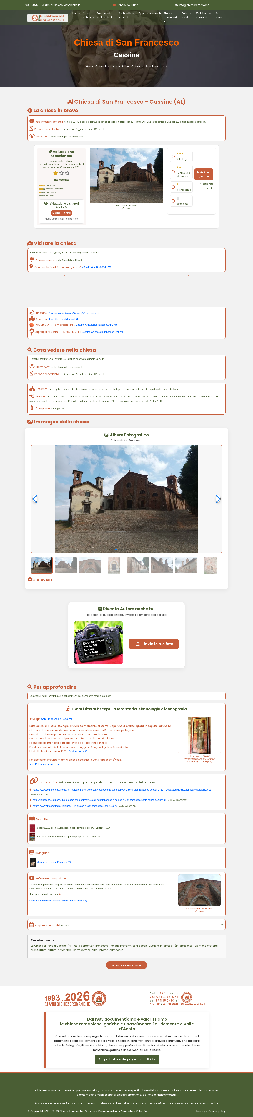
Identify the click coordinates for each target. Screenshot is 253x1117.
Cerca (220, 17)
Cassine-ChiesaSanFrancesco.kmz (95, 324)
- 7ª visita (73, 312)
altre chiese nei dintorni (62, 319)
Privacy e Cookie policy (211, 1111)
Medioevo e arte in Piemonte (52, 862)
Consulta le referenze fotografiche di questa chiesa (57, 900)
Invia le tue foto (158, 643)
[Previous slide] (34, 499)
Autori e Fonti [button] (187, 15)
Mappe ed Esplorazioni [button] (105, 15)
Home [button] (76, 13)
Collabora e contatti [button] (203, 15)
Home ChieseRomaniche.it (105, 66)
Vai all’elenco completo (43, 764)
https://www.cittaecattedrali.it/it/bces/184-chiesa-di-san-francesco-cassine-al (73, 805)
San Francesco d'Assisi (55, 718)
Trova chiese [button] (87, 15)
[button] (116, 549)
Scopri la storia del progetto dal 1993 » (127, 1059)
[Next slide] (218, 499)
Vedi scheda (76, 751)
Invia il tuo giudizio (204, 174)
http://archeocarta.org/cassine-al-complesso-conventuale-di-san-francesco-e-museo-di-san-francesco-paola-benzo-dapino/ (98, 800)
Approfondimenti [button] (150, 13)
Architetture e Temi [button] (127, 15)
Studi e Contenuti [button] (170, 15)
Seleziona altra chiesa (127, 965)
